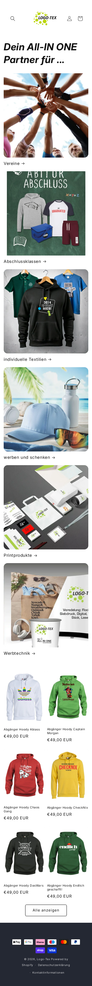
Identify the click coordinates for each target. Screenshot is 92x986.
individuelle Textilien (25, 359)
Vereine (12, 163)
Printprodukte (18, 555)
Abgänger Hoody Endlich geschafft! (65, 887)
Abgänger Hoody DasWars (23, 885)
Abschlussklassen (22, 261)
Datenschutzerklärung (54, 965)
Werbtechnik (17, 653)
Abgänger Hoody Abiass (22, 729)
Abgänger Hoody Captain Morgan (66, 731)
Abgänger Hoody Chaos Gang (21, 809)
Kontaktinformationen (48, 972)
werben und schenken (27, 457)
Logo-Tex (43, 959)
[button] (12, 18)
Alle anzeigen (46, 910)
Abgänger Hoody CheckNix (67, 807)
